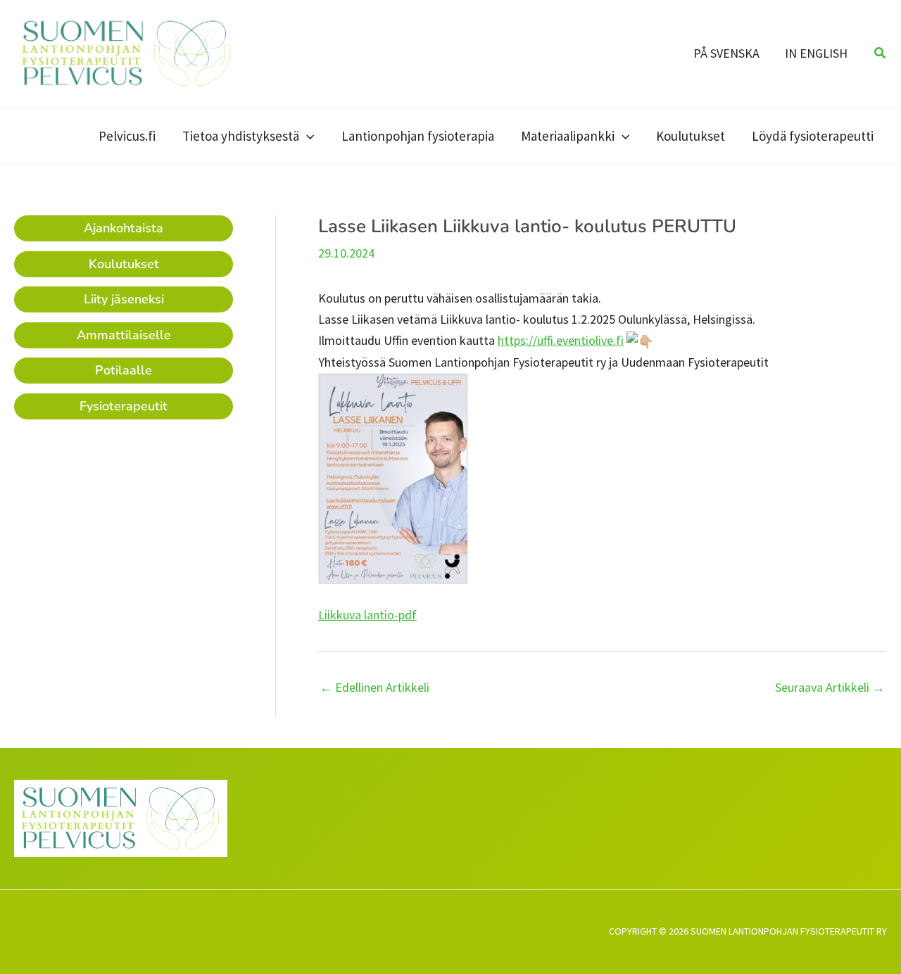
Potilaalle (123, 370)
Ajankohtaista (123, 228)
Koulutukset (124, 263)
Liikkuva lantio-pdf (367, 615)
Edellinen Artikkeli (374, 687)
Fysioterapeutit (124, 406)
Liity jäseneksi (124, 299)
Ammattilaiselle (124, 335)
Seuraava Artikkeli (830, 687)
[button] (880, 53)
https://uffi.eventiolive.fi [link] (561, 340)
